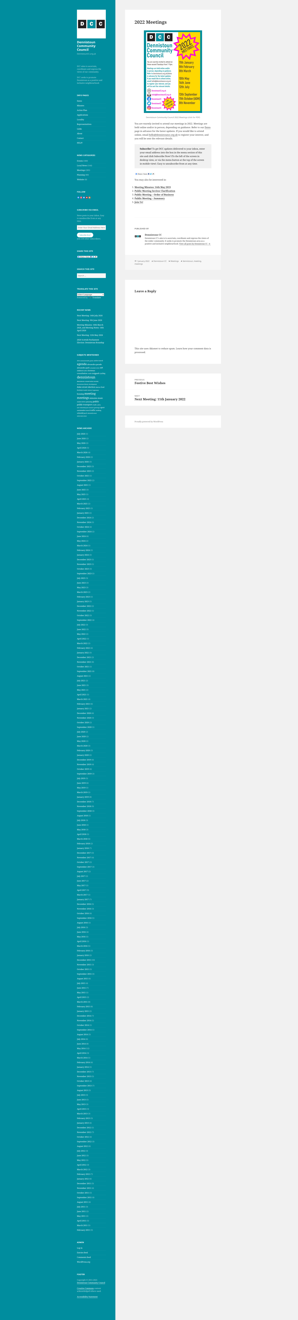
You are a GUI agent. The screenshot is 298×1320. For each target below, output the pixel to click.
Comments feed (84, 1257)
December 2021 (84, 657)
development (93, 384)
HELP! (80, 143)
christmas (91, 370)
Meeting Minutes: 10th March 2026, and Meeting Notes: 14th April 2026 (90, 328)
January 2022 (83, 652)
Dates (79, 101)
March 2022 (82, 643)
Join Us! (139, 202)
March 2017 (82, 895)
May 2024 (81, 541)
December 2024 (84, 517)
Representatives (84, 124)
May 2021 (81, 690)
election (91, 387)
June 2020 (81, 736)
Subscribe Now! (85, 235)
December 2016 (84, 904)
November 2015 (84, 964)
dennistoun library (82, 384)
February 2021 (83, 704)
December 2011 (84, 1183)
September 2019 (84, 773)
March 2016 (82, 946)
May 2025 (81, 494)
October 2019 (83, 769)
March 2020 (82, 746)
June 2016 (81, 932)
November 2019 (84, 764)
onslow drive (81, 402)
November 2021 (84, 662)
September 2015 (84, 974)
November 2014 (84, 1020)
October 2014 (83, 1025)
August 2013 (82, 1090)
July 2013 (81, 1095)
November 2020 (84, 718)
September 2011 (84, 1197)
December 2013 (84, 1071)
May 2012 (81, 1160)
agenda (82, 364)
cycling (102, 373)
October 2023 (83, 569)
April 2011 (81, 1220)
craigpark (95, 373)
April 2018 (81, 834)
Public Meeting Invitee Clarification (155, 190)
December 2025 (84, 466)
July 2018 (81, 820)
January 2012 (83, 1179)
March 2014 (82, 1057)
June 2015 (81, 988)
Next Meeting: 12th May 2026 (90, 335)
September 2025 (84, 480)
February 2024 (83, 550)
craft (89, 373)
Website (80, 179)
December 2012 (84, 1127)
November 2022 (84, 610)
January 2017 (83, 899)
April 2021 (81, 694)
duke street (82, 387)
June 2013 (81, 1099)
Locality (80, 119)
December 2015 (84, 960)
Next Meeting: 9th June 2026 (89, 320)
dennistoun (86, 377)
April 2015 (81, 997)
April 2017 (81, 890)
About (79, 133)
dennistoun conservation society (87, 381)
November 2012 (84, 1132)
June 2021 (81, 685)
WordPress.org (83, 1262)
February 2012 (83, 1174)
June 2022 (81, 629)
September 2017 (84, 867)
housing (80, 394)
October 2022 (83, 615)
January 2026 (83, 461)
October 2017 (83, 862)
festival (98, 387)
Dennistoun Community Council (86, 46)
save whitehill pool (82, 407)
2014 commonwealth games (85, 361)
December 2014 (84, 1016)
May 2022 (81, 634)
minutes (93, 398)
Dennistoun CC (160, 261)
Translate (96, 297)
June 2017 (81, 881)
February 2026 (83, 457)
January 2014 (83, 1067)
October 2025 (83, 475)
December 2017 (84, 853)
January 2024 (83, 555)
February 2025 (83, 508)
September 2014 (84, 1030)
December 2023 (84, 559)
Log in (79, 1248)
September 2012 (84, 1141)
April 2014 (81, 1053)
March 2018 (82, 839)
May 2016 (81, 936)
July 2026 (81, 434)
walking (98, 410)
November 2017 (84, 857)
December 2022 (84, 606)
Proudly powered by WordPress (149, 421)
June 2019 (81, 783)
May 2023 (81, 587)
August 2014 (82, 1034)
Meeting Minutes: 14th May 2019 (153, 187)
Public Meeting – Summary (150, 198)
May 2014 (81, 1048)
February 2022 (83, 648)
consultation (82, 373)
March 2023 (82, 592)
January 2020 (83, 755)
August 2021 (82, 676)
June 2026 (81, 438)
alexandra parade (94, 364)
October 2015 (83, 969)
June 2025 (81, 489)
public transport (84, 404)
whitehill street (92, 413)
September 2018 (84, 811)
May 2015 (81, 992)
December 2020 (84, 713)
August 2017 (82, 871)
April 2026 (81, 448)
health (85, 390)
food (102, 387)
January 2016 (83, 955)
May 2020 (81, 741)
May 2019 (81, 787)
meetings (83, 398)
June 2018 (81, 825)
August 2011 (82, 1202)
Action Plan (82, 110)
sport (102, 407)
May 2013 (81, 1104)
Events (80, 161)
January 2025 (83, 513)
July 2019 (81, 778)
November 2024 (84, 522)
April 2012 (81, 1165)
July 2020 (81, 732)
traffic (92, 410)
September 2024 (84, 531)
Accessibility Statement (87, 1296)
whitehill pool (82, 413)
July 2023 (81, 578)
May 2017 (81, 885)
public (96, 401)
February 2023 (83, 597)
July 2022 (81, 624)
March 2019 (82, 792)
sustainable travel (83, 410)
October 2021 (83, 666)
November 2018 (84, 806)
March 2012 (82, 1169)
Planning (81, 175)
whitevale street (82, 416)
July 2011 (81, 1206)
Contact (80, 138)
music (100, 398)
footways (80, 390)
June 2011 (81, 1211)
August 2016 (82, 922)
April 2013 (81, 1109)
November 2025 (84, 471)
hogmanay (95, 390)
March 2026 (82, 452)
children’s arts (82, 371)
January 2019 (83, 797)
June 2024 (81, 536)
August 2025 (82, 485)
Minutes (80, 105)
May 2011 (81, 1216)
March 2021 (82, 699)
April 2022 (81, 638)
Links (79, 129)
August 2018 (82, 815)
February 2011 (83, 1230)
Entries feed (82, 1252)
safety (99, 405)
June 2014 (81, 1043)
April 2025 (81, 499)
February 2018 (83, 843)
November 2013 (84, 1076)
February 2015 (83, 1006)
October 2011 (83, 1192)
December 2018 (84, 801)
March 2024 (82, 545)
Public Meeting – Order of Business (154, 194)
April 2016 (81, 941)
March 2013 (82, 1113)
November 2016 (84, 908)
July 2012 (81, 1151)
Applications (82, 115)
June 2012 (81, 1155)
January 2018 (83, 848)
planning (89, 402)
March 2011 (82, 1225)
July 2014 (81, 1039)
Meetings (81, 170)
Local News (82, 165)
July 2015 (81, 983)
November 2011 (84, 1188)
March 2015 (82, 1002)
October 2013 (83, 1081)
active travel (98, 361)
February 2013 (83, 1118)
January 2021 (83, 708)
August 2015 (82, 978)
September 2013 (84, 1085)
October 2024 (83, 527)
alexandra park (83, 368)
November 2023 (84, 564)
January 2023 (83, 601)
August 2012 (82, 1146)
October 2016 (83, 913)
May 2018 (81, 829)
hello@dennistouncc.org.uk (163, 134)
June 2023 (81, 583)
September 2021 (84, 671)
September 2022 (84, 620)
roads (95, 405)
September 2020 (84, 727)
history (90, 390)
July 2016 (81, 927)
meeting (90, 393)
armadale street (95, 368)
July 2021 (81, 680)
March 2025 (82, 503)
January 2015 (83, 1011)
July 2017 (81, 876)
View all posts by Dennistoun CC (193, 243)
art (101, 367)
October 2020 (83, 722)
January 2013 (83, 1123)
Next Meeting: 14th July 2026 (90, 315)
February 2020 (83, 750)
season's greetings (94, 407)
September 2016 (84, 918)
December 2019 (84, 759)
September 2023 (84, 573)
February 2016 (83, 950)
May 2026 (81, 443)
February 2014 (83, 1062)
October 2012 (83, 1137)
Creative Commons (85, 1288)
